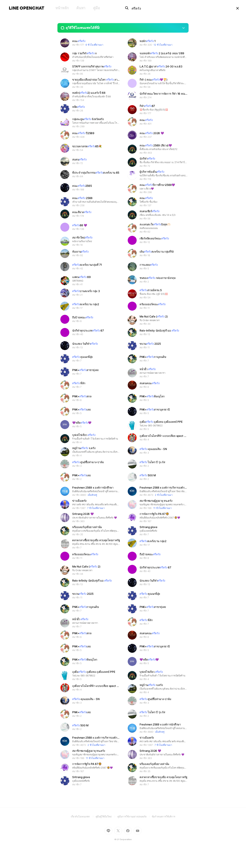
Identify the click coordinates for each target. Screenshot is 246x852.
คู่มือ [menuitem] (96, 8)
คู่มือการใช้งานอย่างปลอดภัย (134, 816)
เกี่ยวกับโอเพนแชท (83, 816)
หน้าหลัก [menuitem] (62, 8)
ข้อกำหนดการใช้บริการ (163, 816)
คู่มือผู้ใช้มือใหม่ (107, 816)
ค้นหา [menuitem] (80, 8)
